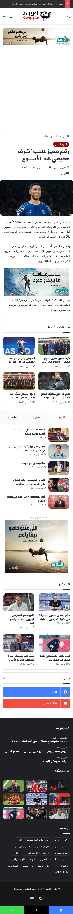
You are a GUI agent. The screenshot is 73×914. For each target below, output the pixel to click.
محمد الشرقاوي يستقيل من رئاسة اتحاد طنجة (28, 431)
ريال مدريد (28, 865)
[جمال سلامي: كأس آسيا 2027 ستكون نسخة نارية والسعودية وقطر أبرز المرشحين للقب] (36, 813)
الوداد (32, 859)
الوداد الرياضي (18, 859)
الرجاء (46, 852)
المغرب (64, 859)
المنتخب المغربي (48, 859)
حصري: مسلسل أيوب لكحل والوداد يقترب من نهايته (29, 482)
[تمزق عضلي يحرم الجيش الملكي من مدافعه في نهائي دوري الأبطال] (59, 785)
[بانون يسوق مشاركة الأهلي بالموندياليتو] (19, 381)
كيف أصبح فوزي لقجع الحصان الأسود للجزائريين (55, 360)
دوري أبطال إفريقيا (47, 865)
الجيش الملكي (61, 846)
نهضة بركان (12, 865)
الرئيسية (62, 136)
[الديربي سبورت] (36, 15)
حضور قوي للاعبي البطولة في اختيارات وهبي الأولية (54, 617)
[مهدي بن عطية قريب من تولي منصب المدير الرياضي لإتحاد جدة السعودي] (13, 786)
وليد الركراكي (61, 872)
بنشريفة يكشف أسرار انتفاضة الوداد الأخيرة (21, 658)
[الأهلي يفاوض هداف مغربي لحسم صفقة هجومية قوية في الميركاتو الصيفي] (13, 799)
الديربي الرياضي (22, 846)
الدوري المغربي (42, 846)
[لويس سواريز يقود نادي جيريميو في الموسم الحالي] (58, 451)
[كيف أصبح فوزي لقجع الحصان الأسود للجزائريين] (54, 346)
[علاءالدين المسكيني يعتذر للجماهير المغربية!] (54, 643)
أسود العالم (49, 136)
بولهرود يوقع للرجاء (33, 463)
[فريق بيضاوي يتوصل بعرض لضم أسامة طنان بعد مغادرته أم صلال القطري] (59, 799)
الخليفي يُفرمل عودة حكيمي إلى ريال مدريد (22, 360)
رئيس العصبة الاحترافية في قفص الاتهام (26, 498)
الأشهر (61, 417)
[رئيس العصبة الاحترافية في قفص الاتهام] (58, 502)
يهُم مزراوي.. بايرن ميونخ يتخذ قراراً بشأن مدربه (55, 396)
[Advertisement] (36, 91)
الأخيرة (37, 417)
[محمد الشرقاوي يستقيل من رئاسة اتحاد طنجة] (58, 435)
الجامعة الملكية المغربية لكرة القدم (33, 840)
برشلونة (64, 865)
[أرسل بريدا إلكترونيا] (50, 167)
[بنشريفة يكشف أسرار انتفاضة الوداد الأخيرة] (18, 643)
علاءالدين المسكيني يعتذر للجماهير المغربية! (54, 658)
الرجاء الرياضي (31, 852)
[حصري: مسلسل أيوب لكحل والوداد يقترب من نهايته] (58, 485)
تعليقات (12, 417)
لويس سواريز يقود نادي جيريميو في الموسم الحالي (26, 448)
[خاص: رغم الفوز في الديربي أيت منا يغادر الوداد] (18, 602)
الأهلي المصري (61, 840)
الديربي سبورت (59, 167)
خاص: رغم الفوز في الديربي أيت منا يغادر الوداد (22, 619)
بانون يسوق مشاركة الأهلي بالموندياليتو (22, 396)
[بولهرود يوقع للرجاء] (58, 468)
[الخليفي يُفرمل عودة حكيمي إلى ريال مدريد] (19, 346)
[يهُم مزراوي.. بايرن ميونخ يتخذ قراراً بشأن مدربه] (54, 381)
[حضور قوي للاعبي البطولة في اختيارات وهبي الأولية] (54, 602)
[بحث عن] (68, 17)
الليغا (16, 852)
